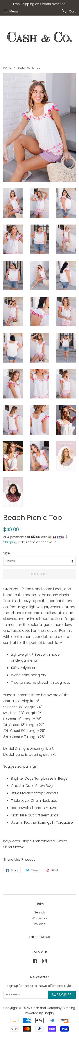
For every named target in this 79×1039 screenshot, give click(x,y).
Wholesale (39, 918)
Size (6, 553)
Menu (13, 11)
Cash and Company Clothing (53, 1008)
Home (7, 67)
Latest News (39, 936)
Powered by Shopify (39, 1013)
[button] (39, 537)
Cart (72, 11)
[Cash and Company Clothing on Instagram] (44, 962)
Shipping (10, 542)
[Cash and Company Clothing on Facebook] (35, 962)
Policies (39, 924)
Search (39, 912)
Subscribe (62, 994)
